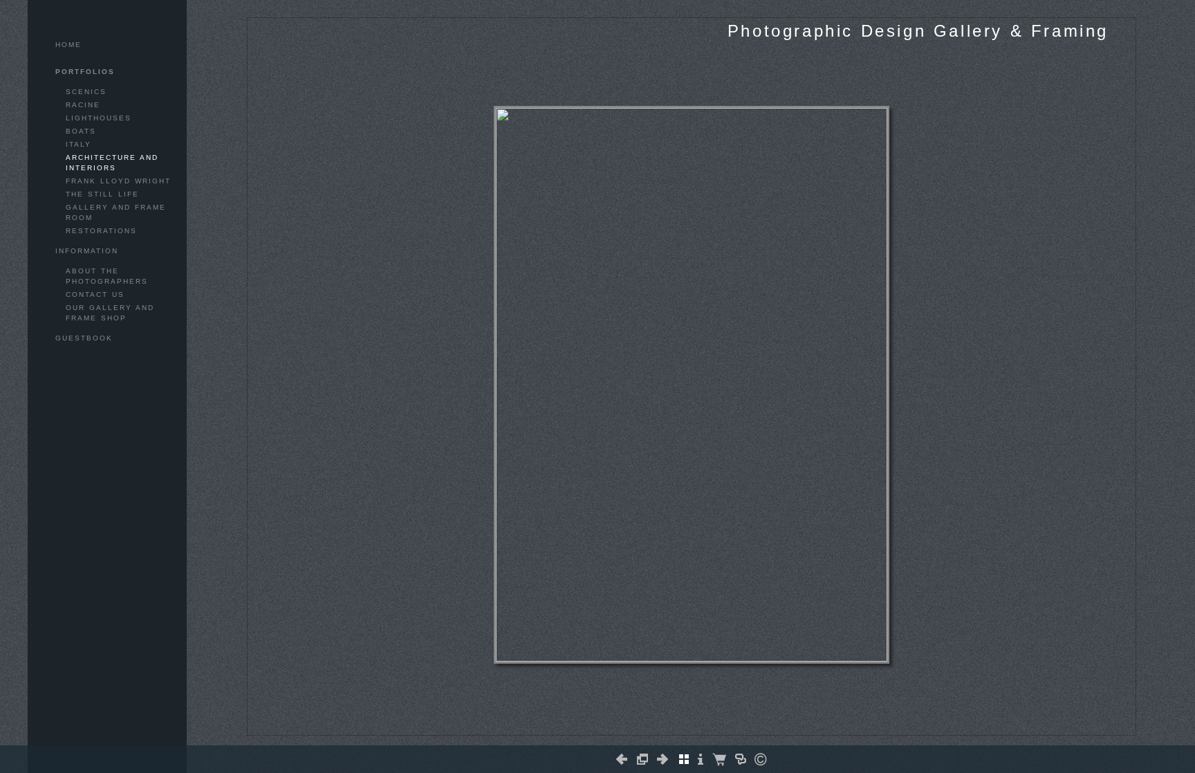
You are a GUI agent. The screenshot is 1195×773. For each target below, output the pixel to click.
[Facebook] (678, 729)
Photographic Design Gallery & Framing (918, 30)
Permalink (717, 724)
